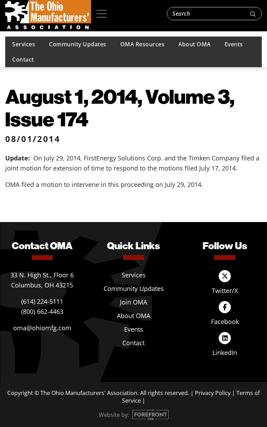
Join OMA (133, 302)
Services (23, 44)
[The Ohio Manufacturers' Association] (48, 15)
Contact (23, 59)
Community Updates (77, 44)
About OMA (194, 44)
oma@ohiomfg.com (42, 328)
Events (234, 44)
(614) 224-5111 (42, 301)
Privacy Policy (212, 393)
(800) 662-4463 (42, 311)
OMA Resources (142, 44)
